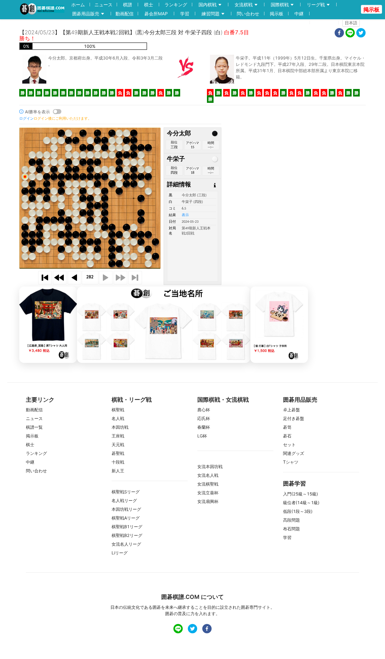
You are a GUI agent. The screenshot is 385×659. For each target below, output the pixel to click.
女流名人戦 (207, 475)
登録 (301, 23)
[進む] (105, 277)
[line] (350, 33)
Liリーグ (120, 552)
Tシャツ (290, 461)
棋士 (148, 5)
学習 (184, 14)
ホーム (78, 5)
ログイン (326, 23)
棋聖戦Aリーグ (126, 517)
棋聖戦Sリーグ (126, 491)
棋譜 (127, 5)
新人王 (118, 470)
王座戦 (118, 435)
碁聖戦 (118, 453)
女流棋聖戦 (207, 483)
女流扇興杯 (207, 501)
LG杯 (202, 435)
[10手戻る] (59, 277)
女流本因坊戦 (210, 466)
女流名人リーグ (126, 544)
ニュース (103, 5)
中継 (298, 14)
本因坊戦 (120, 427)
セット (289, 444)
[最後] (135, 277)
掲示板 (276, 14)
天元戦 (118, 444)
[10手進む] (120, 277)
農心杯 (203, 409)
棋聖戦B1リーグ (127, 526)
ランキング (176, 5)
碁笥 (287, 427)
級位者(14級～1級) (301, 502)
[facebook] (339, 33)
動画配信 (125, 14)
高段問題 (291, 520)
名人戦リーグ (124, 500)
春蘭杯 (203, 427)
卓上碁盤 (291, 409)
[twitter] (361, 33)
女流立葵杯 (207, 492)
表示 (185, 215)
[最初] (45, 277)
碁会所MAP (156, 14)
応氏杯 (203, 418)
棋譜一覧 (34, 427)
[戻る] (74, 277)
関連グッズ (293, 453)
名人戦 (118, 418)
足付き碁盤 (293, 418)
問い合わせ (248, 14)
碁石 (287, 435)
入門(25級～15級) (300, 493)
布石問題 (291, 528)
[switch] (57, 111)
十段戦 (118, 461)
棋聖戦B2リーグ (127, 535)
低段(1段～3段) (298, 511)
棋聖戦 (118, 409)
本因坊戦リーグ (126, 509)
